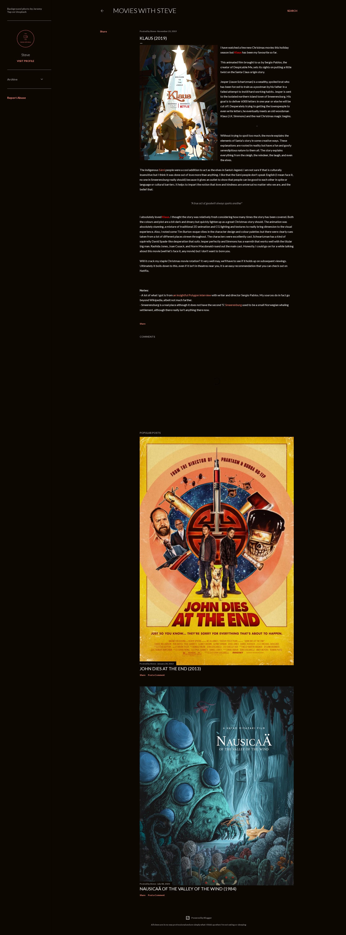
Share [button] (103, 31)
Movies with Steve (144, 10)
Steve (25, 55)
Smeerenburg (233, 305)
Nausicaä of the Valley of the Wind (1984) (188, 888)
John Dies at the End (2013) (170, 668)
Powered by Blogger (201, 917)
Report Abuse (16, 97)
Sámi (162, 170)
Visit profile (25, 60)
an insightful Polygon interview (192, 295)
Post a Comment (156, 675)
